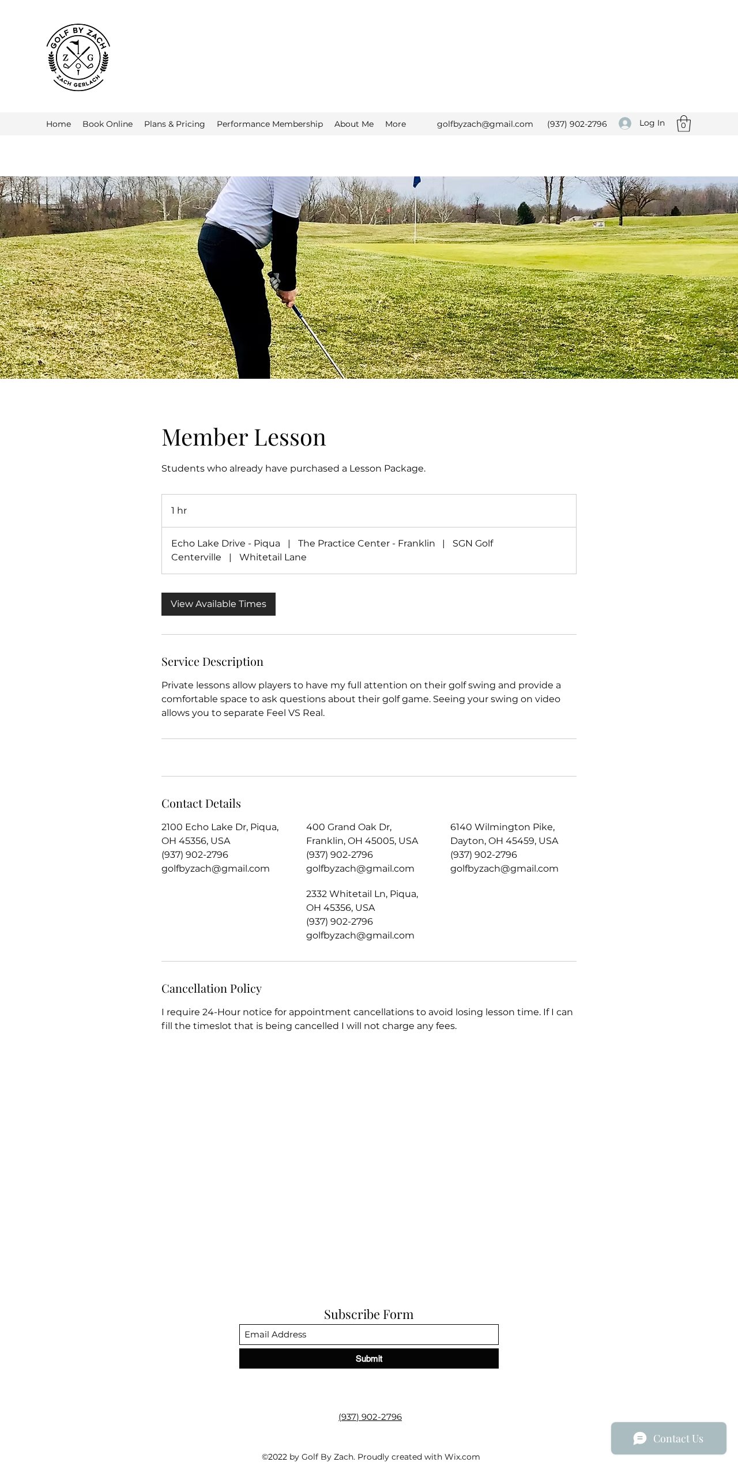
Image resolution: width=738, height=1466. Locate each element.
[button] (684, 123)
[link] (218, 604)
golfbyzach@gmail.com (485, 124)
